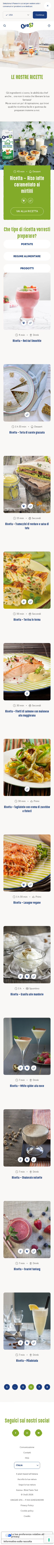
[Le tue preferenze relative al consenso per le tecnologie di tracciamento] (49, 1540)
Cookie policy (27, 1511)
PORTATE (27, 244)
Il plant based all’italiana (27, 1474)
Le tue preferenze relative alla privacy (28, 1535)
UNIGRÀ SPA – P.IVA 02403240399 (27, 1500)
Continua (40, 15)
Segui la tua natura (27, 1485)
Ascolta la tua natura (27, 1479)
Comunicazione (27, 1447)
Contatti (27, 1453)
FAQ (27, 1458)
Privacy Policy (27, 1505)
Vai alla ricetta (27, 211)
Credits (27, 1516)
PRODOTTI (27, 268)
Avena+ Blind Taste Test (27, 1490)
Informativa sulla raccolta (18, 1541)
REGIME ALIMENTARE (27, 256)
